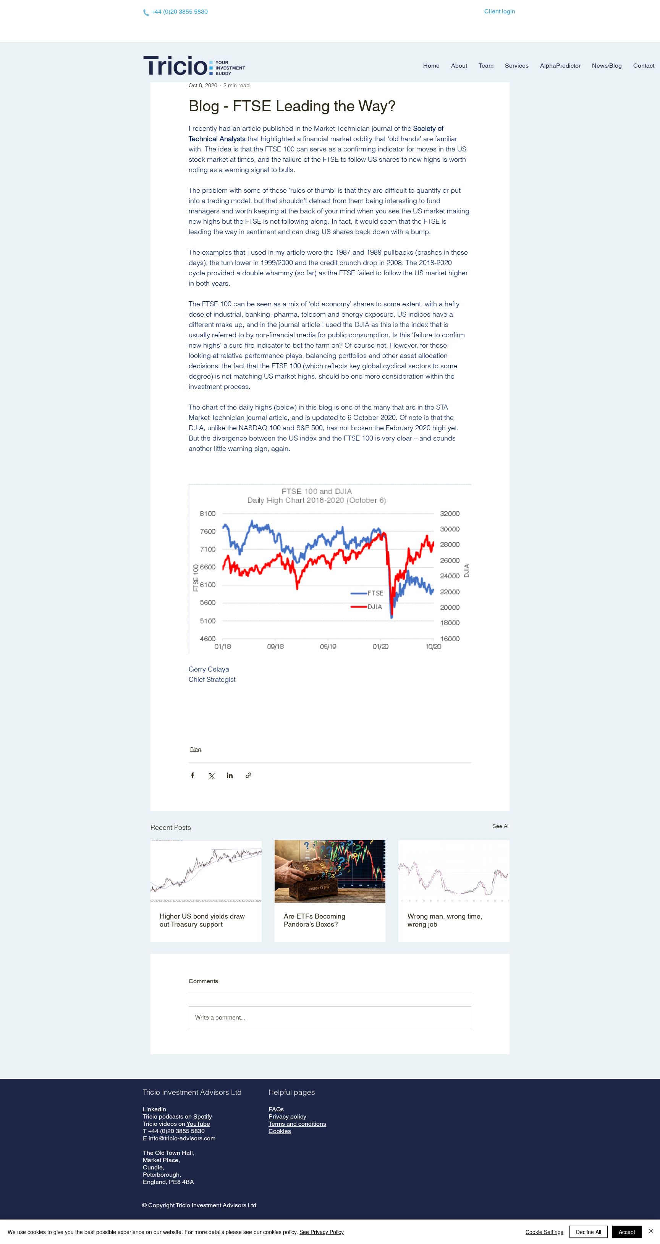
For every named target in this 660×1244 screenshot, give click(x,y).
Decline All (588, 1232)
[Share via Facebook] (192, 775)
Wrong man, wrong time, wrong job (445, 920)
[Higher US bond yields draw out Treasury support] (206, 871)
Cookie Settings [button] (544, 1232)
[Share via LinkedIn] (229, 775)
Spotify (202, 1116)
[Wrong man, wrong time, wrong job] (454, 871)
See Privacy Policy (321, 1232)
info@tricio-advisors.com (182, 1138)
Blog (195, 749)
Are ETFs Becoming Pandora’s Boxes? (314, 920)
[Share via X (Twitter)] (211, 775)
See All (501, 826)
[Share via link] (248, 775)
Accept (627, 1232)
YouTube (198, 1123)
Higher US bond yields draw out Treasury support (202, 920)
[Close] (650, 1232)
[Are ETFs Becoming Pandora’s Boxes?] (330, 871)
